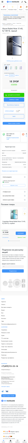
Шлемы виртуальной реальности (9, 352)
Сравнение (24, 442)
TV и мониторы (4, 338)
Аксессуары (4, 349)
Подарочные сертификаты (7, 358)
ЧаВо (2, 321)
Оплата (3, 304)
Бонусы (3, 315)
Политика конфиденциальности (8, 324)
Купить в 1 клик (22, 237)
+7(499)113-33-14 (9, 366)
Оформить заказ (14, 185)
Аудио (2, 335)
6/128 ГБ (6, 75)
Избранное (17, 442)
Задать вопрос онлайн (14, 123)
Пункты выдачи (7, 177)
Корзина (10, 442)
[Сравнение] (23, 42)
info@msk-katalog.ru (5, 369)
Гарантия (3, 301)
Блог (2, 313)
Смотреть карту (5, 386)
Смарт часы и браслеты (7, 346)
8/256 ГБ (17, 75)
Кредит (3, 310)
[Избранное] (23, 38)
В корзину (21, 233)
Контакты (3, 318)
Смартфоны (4, 330)
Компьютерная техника (6, 341)
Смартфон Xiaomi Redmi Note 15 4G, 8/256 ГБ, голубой (14, 222)
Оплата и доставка (8, 200)
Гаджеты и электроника (7, 344)
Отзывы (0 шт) (7, 192)
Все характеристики (8, 196)
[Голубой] (11, 68)
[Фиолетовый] (20, 68)
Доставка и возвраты (6, 307)
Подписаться (13, 271)
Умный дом (3, 355)
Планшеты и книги (5, 332)
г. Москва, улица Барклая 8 (9, 180)
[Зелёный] (16, 68)
